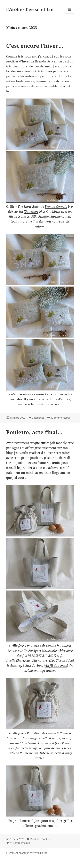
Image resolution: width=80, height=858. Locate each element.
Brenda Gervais (56, 206)
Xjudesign (31, 211)
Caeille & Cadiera (58, 646)
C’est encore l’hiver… (34, 45)
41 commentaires (20, 843)
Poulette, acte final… (34, 432)
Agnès (35, 821)
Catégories (38, 417)
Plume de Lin (29, 753)
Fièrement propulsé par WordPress (26, 853)
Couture (46, 839)
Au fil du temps (56, 665)
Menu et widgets (69, 13)
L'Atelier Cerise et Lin (30, 9)
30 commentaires (60, 417)
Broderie (35, 839)
